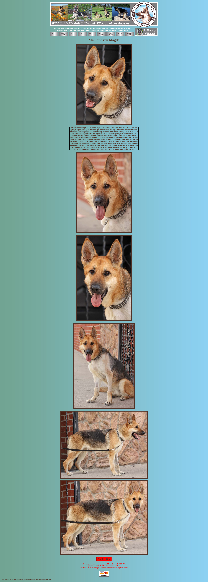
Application (104, 559)
